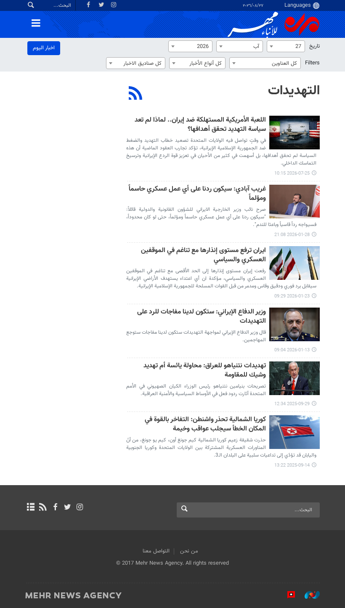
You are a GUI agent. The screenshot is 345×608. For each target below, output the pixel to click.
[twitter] (67, 508)
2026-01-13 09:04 (292, 350)
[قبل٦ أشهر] (294, 201)
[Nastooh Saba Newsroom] (308, 595)
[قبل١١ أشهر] (294, 432)
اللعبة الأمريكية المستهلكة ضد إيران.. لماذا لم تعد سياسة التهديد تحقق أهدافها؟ (200, 125)
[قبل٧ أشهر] (294, 263)
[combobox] (286, 46)
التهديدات (294, 90)
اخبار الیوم (44, 48)
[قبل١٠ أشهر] (294, 378)
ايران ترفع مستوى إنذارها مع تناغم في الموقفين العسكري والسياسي (203, 255)
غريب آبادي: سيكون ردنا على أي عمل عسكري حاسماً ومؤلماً (197, 194)
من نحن (189, 551)
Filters (312, 63)
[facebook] (55, 508)
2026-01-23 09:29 (292, 296)
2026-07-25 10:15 (292, 173)
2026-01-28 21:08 (292, 235)
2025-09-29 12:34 (292, 404)
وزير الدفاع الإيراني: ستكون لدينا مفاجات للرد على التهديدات (201, 317)
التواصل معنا (156, 551)
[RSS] (135, 94)
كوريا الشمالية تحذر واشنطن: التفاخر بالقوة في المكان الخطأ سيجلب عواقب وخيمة (205, 424)
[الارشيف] (30, 508)
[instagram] (79, 508)
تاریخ (314, 46)
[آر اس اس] (42, 508)
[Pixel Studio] (287, 595)
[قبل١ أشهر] (294, 132)
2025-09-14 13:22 (292, 465)
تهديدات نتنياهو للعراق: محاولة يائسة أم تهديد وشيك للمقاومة (204, 370)
